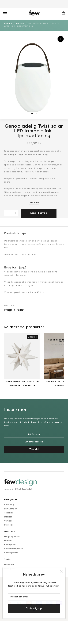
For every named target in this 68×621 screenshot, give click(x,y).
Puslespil (8, 525)
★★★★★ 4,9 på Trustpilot (18, 489)
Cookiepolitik (11, 553)
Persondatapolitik (13, 549)
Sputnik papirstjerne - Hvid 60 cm (22, 382)
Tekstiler (8, 513)
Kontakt (8, 541)
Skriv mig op (34, 608)
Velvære (8, 521)
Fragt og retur (12, 537)
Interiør (8, 517)
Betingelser (10, 545)
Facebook (9, 565)
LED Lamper (10, 509)
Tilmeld (34, 449)
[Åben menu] (5, 13)
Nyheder (20, 23)
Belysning (9, 505)
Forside (8, 23)
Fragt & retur (14, 309)
